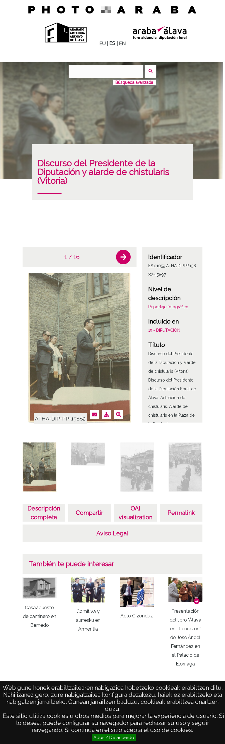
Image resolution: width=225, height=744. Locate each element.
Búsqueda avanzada (134, 82)
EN (122, 43)
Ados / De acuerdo (113, 737)
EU (102, 43)
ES (112, 43)
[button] (123, 257)
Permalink (181, 512)
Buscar (150, 71)
